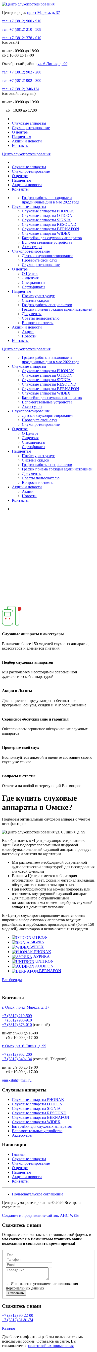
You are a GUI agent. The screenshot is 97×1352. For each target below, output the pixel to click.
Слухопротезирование (31, 128)
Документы (32, 314)
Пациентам (21, 136)
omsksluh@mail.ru (17, 1080)
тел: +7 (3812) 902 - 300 (21, 80)
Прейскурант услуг (38, 296)
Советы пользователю (40, 318)
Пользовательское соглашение (37, 1194)
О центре (20, 132)
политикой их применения (51, 1346)
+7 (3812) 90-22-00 (17, 1315)
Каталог (9, 1328)
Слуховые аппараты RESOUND (49, 224)
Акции (28, 332)
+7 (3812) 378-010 (17, 1024)
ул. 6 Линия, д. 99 (52, 64)
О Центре (30, 273)
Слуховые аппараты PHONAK (48, 211)
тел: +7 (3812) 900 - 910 (21, 21)
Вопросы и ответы (37, 323)
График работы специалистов (47, 305)
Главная (18, 1154)
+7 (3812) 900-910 (17, 1020)
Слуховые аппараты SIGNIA (46, 220)
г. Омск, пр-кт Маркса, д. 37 (25, 1007)
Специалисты (33, 282)
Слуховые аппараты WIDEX (46, 233)
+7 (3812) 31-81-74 (17, 1320)
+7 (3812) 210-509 (17, 1016)
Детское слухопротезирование (47, 256)
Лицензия (30, 278)
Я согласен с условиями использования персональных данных (42, 1286)
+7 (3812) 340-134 (17, 1059)
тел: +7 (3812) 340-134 (20, 89)
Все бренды (12, 980)
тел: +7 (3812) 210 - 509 (21, 29)
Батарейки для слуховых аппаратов (52, 238)
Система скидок (35, 300)
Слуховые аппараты (29, 123)
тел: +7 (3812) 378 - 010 (21, 38)
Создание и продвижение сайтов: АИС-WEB (40, 1215)
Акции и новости (27, 141)
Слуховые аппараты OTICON (47, 215)
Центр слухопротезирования (26, 154)
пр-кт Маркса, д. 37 (43, 12)
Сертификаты (33, 287)
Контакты (20, 145)
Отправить (16, 1293)
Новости (29, 336)
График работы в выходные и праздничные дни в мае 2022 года (50, 200)
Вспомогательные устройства (47, 242)
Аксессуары (32, 247)
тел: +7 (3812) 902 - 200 (21, 72)
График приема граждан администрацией (57, 309)
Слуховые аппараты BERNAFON (50, 229)
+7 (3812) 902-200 (17, 1054)
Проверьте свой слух (39, 260)
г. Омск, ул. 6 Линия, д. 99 (24, 1046)
